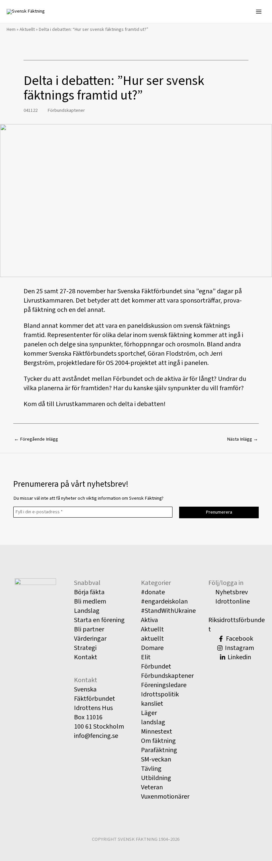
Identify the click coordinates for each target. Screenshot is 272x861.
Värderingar (90, 638)
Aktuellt (27, 29)
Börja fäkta (89, 592)
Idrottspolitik (160, 694)
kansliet (152, 703)
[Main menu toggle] (258, 11)
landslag (153, 722)
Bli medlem (90, 601)
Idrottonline (232, 601)
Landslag (87, 610)
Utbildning (156, 778)
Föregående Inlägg (36, 439)
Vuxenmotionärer (165, 796)
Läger (149, 713)
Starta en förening (99, 620)
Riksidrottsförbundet (236, 624)
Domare (152, 648)
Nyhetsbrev (231, 592)
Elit (146, 657)
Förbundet (156, 666)
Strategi (85, 648)
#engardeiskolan (164, 601)
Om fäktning (158, 741)
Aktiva (149, 620)
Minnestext (156, 731)
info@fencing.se (96, 736)
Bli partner (89, 629)
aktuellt (152, 638)
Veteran (152, 787)
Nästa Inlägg (242, 439)
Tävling (151, 768)
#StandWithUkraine (168, 610)
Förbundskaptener (66, 110)
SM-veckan (156, 759)
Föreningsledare (163, 685)
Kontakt (85, 657)
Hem (11, 29)
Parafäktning (159, 750)
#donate (153, 592)
